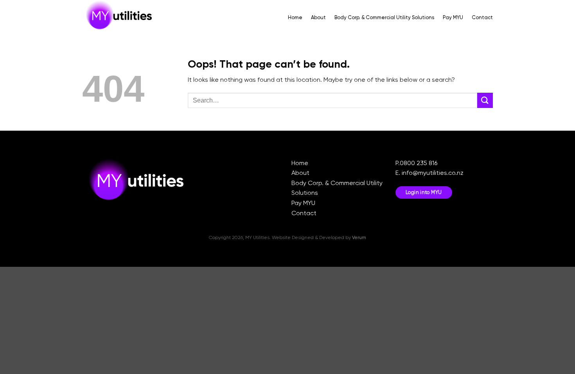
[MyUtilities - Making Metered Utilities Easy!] (121, 17)
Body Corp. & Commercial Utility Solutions (384, 17)
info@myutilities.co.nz (433, 172)
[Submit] (485, 100)
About (318, 17)
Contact (482, 17)
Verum (359, 237)
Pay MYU (453, 17)
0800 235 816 (418, 163)
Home (295, 17)
